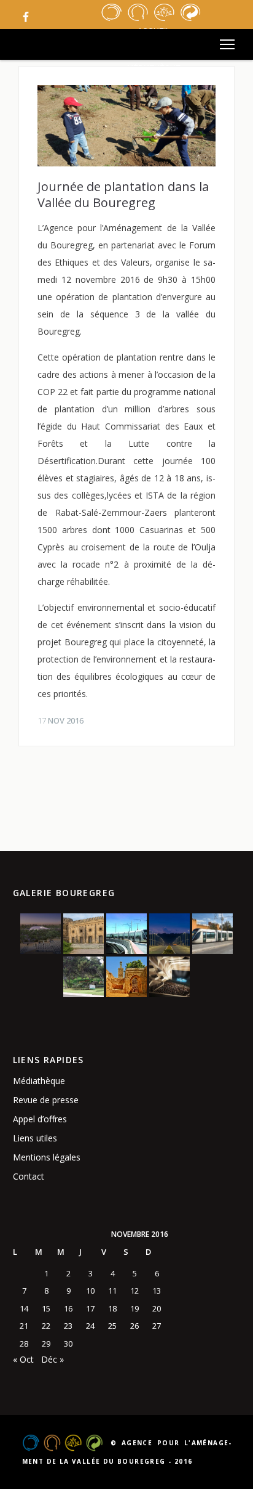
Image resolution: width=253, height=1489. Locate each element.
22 (46, 1325)
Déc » (52, 1359)
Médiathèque (39, 1081)
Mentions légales (46, 1157)
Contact (28, 1176)
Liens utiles (35, 1138)
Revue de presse (46, 1100)
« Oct (23, 1359)
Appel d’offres (40, 1119)
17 (90, 1308)
